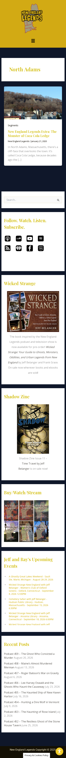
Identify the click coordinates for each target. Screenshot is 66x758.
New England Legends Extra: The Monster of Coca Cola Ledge (32, 133)
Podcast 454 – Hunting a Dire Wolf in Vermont (31, 702)
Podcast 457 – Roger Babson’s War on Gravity (31, 673)
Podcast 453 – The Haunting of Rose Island (30, 712)
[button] (33, 41)
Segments (13, 125)
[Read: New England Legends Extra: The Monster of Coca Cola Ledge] (33, 102)
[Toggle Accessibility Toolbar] (59, 751)
